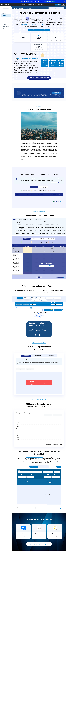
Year (53, 474)
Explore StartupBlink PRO (46, 265)
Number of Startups (55, 194)
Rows (18, 505)
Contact (42, 4)
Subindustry (28, 474)
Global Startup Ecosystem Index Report (34, 457)
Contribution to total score (52, 246)
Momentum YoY (41, 194)
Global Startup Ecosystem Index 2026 (27, 58)
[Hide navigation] (10, 11)
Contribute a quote (56, 92)
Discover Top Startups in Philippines (38, 544)
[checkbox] (44, 246)
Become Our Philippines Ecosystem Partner (38, 77)
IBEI (39, 35)
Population (45, 474)
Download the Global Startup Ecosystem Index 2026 (38, 29)
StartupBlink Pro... (55, 182)
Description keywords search (24, 307)
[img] (43, 44)
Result (43, 245)
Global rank (29, 194)
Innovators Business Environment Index (33, 24)
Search (19, 470)
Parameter (15, 245)
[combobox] (57, 8)
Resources (34, 4)
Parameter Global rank (28, 246)
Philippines (28, 8)
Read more (60, 182)
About (39, 4)
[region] (39, 314)
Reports (29, 4)
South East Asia (18, 8)
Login (63, 4)
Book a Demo (58, 4)
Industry (18, 194)
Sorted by (44, 470)
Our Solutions (24, 4)
